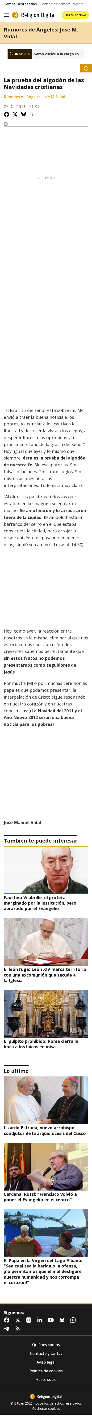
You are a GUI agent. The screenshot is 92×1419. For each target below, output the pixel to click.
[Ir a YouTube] (52, 1320)
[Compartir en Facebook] (6, 114)
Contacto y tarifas (46, 1353)
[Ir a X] (18, 1320)
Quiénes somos (46, 1344)
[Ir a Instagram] (29, 1320)
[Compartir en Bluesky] (23, 114)
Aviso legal (46, 1362)
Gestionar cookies (46, 1408)
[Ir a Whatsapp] (74, 1320)
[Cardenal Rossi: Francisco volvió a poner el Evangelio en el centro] (46, 1166)
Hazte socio (46, 1379)
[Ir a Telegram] (7, 1328)
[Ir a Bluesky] (63, 1320)
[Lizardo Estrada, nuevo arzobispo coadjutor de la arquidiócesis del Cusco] (46, 1100)
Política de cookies (46, 1371)
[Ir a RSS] (18, 1328)
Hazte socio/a (75, 15)
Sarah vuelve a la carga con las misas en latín (59, 54)
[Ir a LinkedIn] (41, 1320)
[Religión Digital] (33, 15)
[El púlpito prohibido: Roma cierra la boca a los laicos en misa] (46, 1013)
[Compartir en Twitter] (15, 114)
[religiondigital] (46, 1396)
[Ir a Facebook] (7, 1320)
